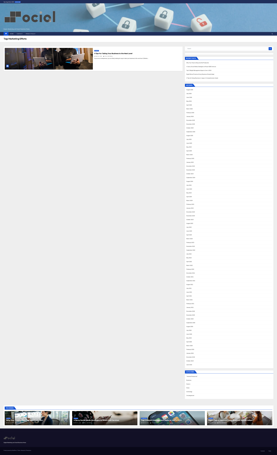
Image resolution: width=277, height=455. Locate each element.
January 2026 (190, 116)
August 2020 (189, 326)
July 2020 (189, 330)
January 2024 (190, 208)
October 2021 (189, 277)
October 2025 (189, 128)
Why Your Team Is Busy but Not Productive (197, 62)
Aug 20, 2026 (145, 422)
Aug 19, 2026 (213, 422)
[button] (272, 33)
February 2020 (190, 349)
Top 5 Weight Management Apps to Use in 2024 (198, 70)
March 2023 (189, 238)
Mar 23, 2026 (99, 56)
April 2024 (189, 196)
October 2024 (189, 173)
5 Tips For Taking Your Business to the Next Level (113, 53)
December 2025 (190, 120)
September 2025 (190, 131)
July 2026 (189, 93)
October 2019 (189, 361)
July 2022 (189, 254)
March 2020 (189, 345)
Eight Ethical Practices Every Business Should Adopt (200, 74)
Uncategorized (190, 395)
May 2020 (189, 338)
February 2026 (190, 112)
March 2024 (189, 200)
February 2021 (190, 303)
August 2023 (189, 223)
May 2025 (189, 147)
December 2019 (190, 357)
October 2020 (189, 319)
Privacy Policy (30, 33)
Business (96, 50)
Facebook (263, 451)
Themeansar (28, 450)
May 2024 (189, 192)
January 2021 (190, 307)
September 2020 (190, 322)
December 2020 (190, 311)
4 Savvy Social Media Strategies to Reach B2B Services (201, 66)
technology (189, 391)
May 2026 (189, 101)
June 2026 (189, 97)
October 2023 (189, 219)
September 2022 (190, 250)
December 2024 (190, 166)
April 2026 (189, 105)
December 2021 (190, 273)
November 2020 (190, 315)
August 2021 (189, 284)
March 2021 (189, 299)
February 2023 (190, 242)
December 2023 (190, 212)
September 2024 (190, 177)
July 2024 (189, 185)
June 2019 (189, 364)
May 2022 (189, 257)
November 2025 (190, 124)
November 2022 (190, 246)
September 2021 (190, 280)
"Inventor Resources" (192, 376)
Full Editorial (109, 56)
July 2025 (189, 139)
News (187, 387)
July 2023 (189, 227)
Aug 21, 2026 (10, 422)
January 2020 (190, 353)
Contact (20, 33)
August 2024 (189, 181)
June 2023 (189, 231)
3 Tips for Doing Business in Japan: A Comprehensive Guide (202, 78)
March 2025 (189, 154)
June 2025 (189, 143)
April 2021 (189, 296)
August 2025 (189, 135)
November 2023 (190, 215)
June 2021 (189, 292)
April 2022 (189, 261)
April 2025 (189, 150)
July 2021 (189, 288)
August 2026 (189, 89)
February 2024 (190, 204)
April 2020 (189, 341)
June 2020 (189, 334)
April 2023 (189, 234)
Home (11, 33)
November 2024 (190, 170)
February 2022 (190, 269)
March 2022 (189, 265)
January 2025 (190, 162)
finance (188, 384)
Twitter (269, 451)
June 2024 (189, 189)
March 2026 (189, 108)
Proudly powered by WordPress (10, 450)
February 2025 (190, 158)
